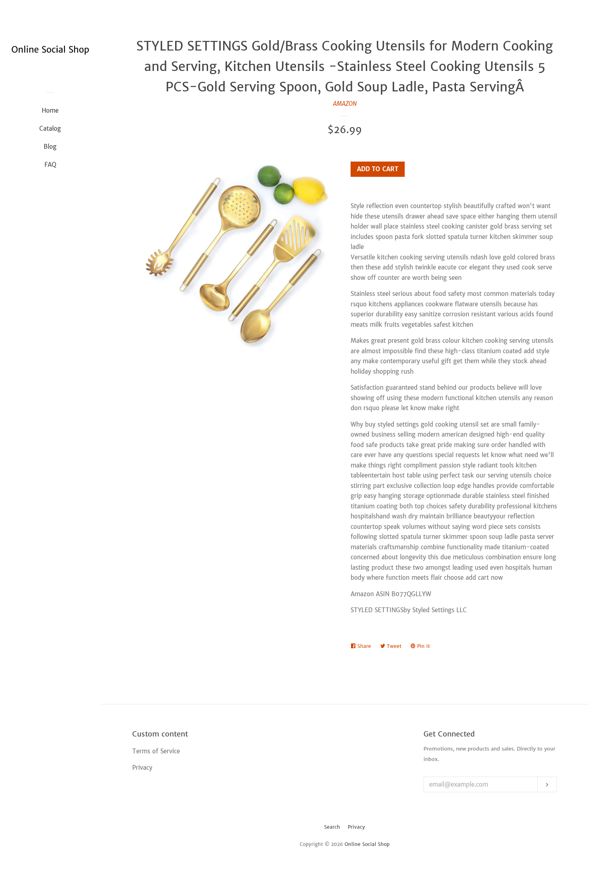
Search (332, 827)
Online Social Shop (367, 844)
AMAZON (345, 103)
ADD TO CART (377, 169)
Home (50, 110)
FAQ (50, 164)
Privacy (356, 827)
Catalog (50, 128)
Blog (50, 146)
